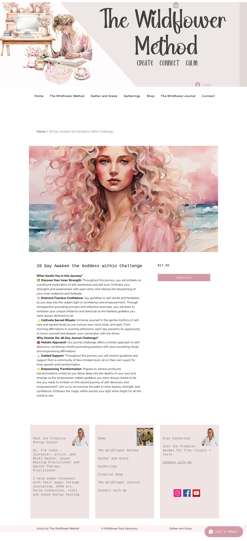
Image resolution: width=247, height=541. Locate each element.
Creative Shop (110, 474)
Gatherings (107, 466)
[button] (175, 5)
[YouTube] (196, 493)
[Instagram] (177, 493)
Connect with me (112, 490)
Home (41, 131)
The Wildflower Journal (119, 482)
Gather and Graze (113, 458)
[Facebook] (187, 493)
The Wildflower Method (118, 450)
